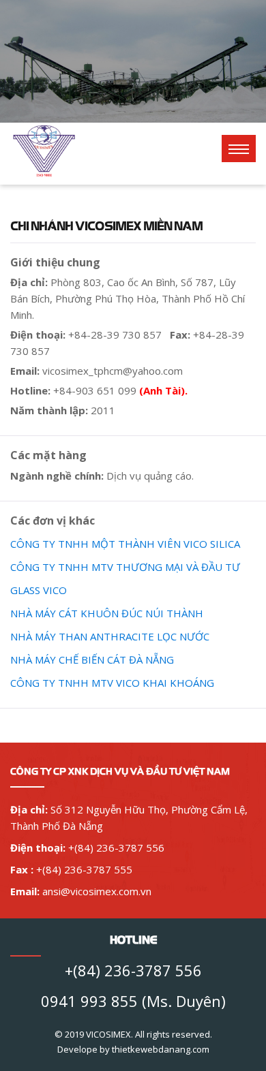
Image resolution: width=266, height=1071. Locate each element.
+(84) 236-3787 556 (133, 970)
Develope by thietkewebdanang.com (133, 1049)
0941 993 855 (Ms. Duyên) (133, 1001)
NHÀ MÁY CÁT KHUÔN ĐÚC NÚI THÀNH (106, 613)
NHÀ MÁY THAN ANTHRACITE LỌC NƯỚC (109, 636)
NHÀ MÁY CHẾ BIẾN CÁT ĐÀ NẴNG (92, 659)
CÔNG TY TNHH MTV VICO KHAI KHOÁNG (112, 682)
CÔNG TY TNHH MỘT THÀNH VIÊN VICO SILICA (125, 543)
